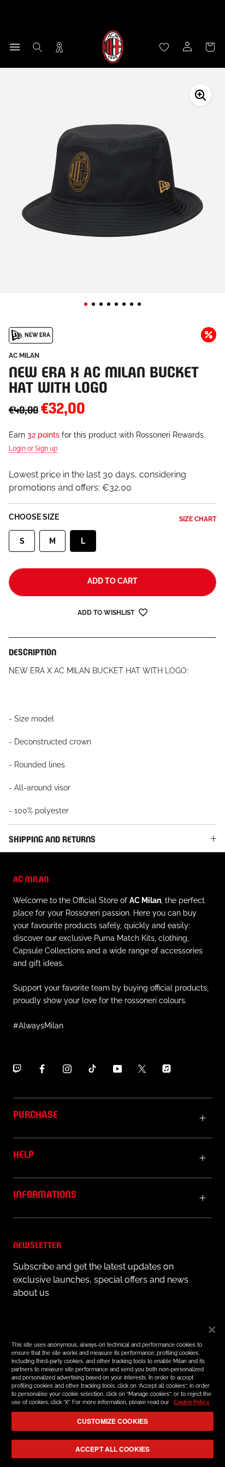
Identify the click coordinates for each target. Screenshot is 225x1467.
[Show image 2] (93, 304)
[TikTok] (92, 1069)
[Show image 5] (116, 304)
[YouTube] (117, 1069)
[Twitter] (142, 1069)
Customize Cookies (112, 1421)
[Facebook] (42, 1069)
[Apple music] (166, 1069)
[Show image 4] (108, 304)
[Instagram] (67, 1069)
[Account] (187, 47)
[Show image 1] (85, 304)
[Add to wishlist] (143, 612)
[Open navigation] (15, 47)
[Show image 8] (139, 304)
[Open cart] (210, 47)
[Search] (38, 47)
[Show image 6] (124, 304)
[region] (112, 1390)
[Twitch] (17, 1069)
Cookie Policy (192, 1402)
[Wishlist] (164, 47)
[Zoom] (200, 95)
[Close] (212, 1330)
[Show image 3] (101, 304)
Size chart (197, 519)
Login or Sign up (33, 448)
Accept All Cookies (112, 1449)
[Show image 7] (131, 304)
